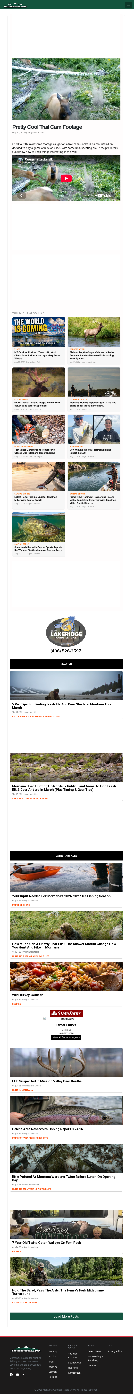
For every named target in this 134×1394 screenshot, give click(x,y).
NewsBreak (74, 1372)
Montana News (32, 1189)
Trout (51, 1361)
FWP (14, 905)
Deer (24, 717)
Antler (16, 717)
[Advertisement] (66, 37)
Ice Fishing (23, 905)
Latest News (94, 1351)
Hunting (37, 717)
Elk (29, 717)
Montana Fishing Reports (32, 1138)
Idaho (15, 1303)
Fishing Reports (29, 1303)
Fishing (16, 1252)
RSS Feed (73, 1367)
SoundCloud (75, 1362)
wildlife (44, 956)
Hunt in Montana (22, 1090)
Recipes (16, 1004)
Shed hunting (51, 717)
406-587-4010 (66, 1033)
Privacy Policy (115, 1351)
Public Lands (31, 956)
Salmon (53, 1371)
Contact (92, 1365)
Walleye (53, 1366)
